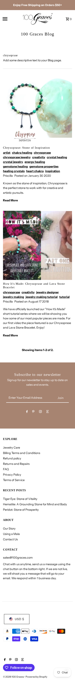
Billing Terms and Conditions (21, 453)
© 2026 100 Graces (13, 676)
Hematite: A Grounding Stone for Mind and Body (35, 504)
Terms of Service (14, 480)
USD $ (19, 619)
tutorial (64, 297)
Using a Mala (11, 534)
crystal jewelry (13, 162)
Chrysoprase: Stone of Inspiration (26, 147)
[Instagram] (40, 412)
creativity (38, 157)
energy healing (35, 162)
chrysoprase (42, 152)
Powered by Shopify (36, 676)
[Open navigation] (11, 19)
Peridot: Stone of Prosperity (21, 510)
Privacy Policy (12, 474)
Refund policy (12, 458)
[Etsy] (47, 412)
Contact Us (10, 539)
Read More (10, 200)
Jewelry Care (11, 447)
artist (6, 152)
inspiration (52, 171)
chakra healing (22, 152)
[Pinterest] (33, 412)
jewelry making (13, 297)
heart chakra (35, 171)
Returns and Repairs (16, 464)
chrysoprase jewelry (17, 157)
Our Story (9, 528)
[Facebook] (27, 412)
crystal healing (57, 157)
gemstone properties (43, 166)
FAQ (6, 469)
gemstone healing (15, 166)
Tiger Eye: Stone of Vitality (20, 499)
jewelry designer (47, 292)
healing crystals (14, 171)
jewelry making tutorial (42, 297)
